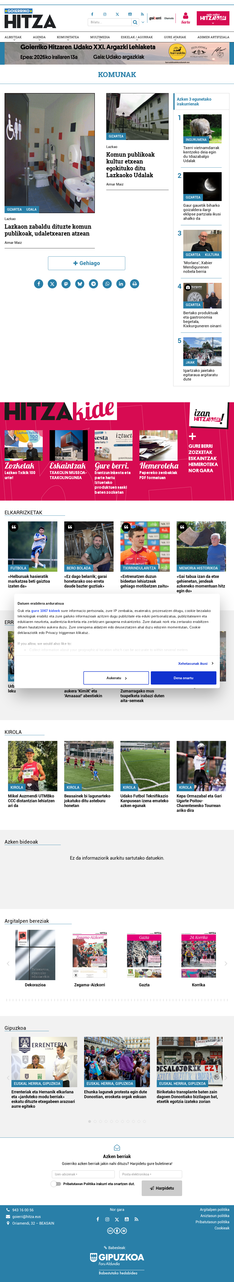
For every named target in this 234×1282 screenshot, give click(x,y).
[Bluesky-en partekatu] (79, 283)
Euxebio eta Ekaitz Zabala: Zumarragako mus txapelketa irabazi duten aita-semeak (144, 693)
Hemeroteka (203, 464)
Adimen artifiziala (213, 37)
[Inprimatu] (134, 283)
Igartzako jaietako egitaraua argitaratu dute (200, 374)
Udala (31, 209)
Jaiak (190, 362)
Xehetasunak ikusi (193, 663)
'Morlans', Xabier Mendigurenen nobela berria (197, 267)
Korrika (198, 984)
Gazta (144, 984)
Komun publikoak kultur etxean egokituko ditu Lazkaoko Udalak (130, 165)
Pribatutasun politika (212, 1222)
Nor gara (201, 470)
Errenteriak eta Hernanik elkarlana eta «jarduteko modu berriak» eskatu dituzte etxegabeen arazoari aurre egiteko (43, 1099)
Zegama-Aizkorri (89, 984)
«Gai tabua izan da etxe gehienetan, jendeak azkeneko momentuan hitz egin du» (201, 583)
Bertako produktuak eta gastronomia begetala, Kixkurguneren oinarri (202, 319)
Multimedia (100, 37)
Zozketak (200, 452)
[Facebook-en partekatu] (38, 283)
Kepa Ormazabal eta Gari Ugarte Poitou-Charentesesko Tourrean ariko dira (199, 803)
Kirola (17, 787)
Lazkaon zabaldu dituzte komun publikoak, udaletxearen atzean (48, 230)
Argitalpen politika (214, 1209)
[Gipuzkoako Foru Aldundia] (117, 1263)
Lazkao (10, 219)
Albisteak (13, 37)
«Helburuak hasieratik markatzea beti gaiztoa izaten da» (29, 581)
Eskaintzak (203, 458)
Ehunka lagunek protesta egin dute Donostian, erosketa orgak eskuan (115, 1094)
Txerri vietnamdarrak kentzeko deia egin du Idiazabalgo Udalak (201, 154)
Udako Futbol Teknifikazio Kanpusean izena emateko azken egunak (144, 801)
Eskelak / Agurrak (137, 37)
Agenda (39, 37)
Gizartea (14, 209)
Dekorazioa (35, 984)
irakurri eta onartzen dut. (99, 1184)
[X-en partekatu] (52, 283)
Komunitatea (68, 37)
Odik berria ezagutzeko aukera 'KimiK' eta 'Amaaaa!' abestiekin (85, 691)
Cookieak (222, 1228)
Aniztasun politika (214, 1216)
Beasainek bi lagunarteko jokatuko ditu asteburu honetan (87, 801)
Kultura (212, 255)
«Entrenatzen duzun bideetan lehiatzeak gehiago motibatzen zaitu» (144, 581)
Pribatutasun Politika (79, 1184)
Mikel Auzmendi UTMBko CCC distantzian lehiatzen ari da (31, 801)
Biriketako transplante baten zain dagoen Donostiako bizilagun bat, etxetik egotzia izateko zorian (187, 1096)
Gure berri (201, 446)
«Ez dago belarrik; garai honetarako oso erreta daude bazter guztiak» (85, 581)
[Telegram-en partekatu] (93, 283)
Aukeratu (113, 678)
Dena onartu (183, 678)
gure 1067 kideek (45, 610)
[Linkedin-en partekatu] (120, 283)
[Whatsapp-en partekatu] (107, 283)
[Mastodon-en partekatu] (66, 283)
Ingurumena (196, 140)
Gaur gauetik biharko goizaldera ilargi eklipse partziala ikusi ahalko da (202, 212)
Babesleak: (117, 1248)
